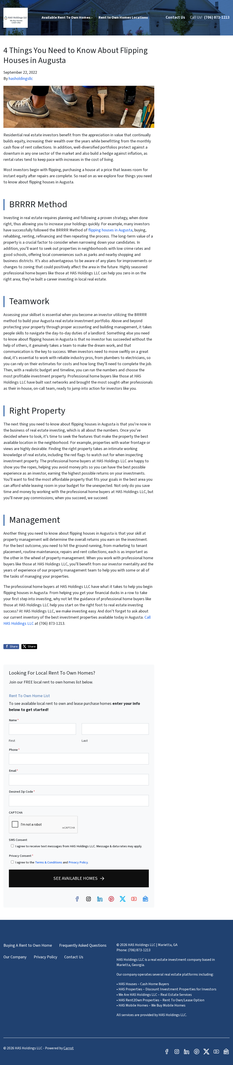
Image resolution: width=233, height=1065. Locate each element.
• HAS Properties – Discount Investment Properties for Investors (166, 989)
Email (13, 770)
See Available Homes (75, 878)
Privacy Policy (78, 862)
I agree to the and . (51, 862)
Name (14, 720)
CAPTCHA (16, 812)
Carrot (68, 1048)
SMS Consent (18, 839)
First (12, 740)
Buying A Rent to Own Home (27, 945)
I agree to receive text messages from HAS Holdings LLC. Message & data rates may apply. (78, 846)
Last (85, 740)
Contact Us (175, 17)
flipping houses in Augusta (110, 230)
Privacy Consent (21, 855)
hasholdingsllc (21, 78)
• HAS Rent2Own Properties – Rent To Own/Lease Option (160, 1000)
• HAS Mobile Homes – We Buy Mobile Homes (150, 1005)
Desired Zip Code (22, 791)
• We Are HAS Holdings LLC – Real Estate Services (154, 994)
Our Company (14, 957)
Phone (14, 749)
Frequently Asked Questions (82, 945)
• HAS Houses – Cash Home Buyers (142, 984)
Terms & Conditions (48, 862)
